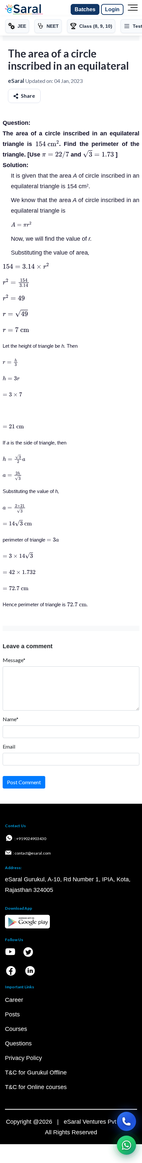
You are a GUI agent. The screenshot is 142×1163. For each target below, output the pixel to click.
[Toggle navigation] (133, 9)
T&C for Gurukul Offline (36, 1072)
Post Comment (24, 782)
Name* (10, 719)
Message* (14, 660)
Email (9, 746)
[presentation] (47, 144)
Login (112, 9)
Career (14, 1000)
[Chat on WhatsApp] (126, 1145)
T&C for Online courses (36, 1087)
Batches (85, 9)
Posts (12, 1014)
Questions (18, 1043)
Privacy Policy (23, 1058)
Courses (16, 1029)
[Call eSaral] (126, 1121)
